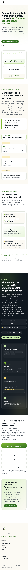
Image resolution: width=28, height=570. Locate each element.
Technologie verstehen (9, 45)
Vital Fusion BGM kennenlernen (11, 337)
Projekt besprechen (10, 505)
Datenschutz (4, 558)
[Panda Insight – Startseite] (3, 2)
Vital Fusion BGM (5, 543)
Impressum (4, 556)
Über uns (3, 547)
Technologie (4, 545)
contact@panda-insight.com (8, 536)
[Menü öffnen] (25, 2)
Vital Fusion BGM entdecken (10, 41)
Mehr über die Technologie (9, 266)
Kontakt (3, 549)
